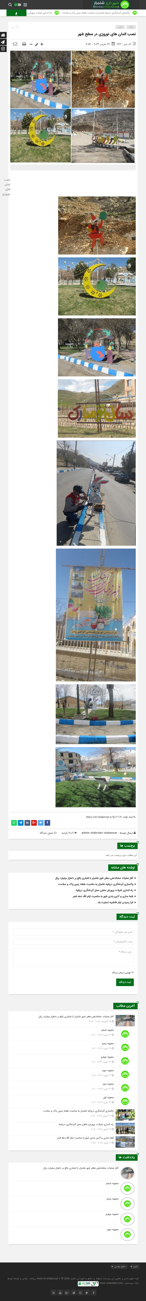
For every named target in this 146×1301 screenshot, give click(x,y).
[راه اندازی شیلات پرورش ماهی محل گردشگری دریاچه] (73, 1128)
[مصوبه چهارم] (73, 1061)
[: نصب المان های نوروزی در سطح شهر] (15, 44)
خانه (131, 27)
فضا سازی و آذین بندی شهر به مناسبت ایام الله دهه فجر (103, 896)
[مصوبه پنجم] (73, 1047)
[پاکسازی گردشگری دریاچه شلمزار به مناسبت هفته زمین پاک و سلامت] (73, 1115)
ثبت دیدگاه (125, 982)
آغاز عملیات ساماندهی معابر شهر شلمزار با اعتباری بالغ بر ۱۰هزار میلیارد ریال (94, 878)
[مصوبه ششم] (73, 1034)
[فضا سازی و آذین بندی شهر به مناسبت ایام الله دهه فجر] (73, 1141)
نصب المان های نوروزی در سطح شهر (107, 34)
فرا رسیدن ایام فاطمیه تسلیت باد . (114, 902)
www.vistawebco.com (111, 1283)
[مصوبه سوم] (73, 1074)
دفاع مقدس (119, 1266)
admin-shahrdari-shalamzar (99, 833)
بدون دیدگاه (46, 833)
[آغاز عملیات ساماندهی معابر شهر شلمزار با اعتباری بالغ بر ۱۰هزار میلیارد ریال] (73, 1020)
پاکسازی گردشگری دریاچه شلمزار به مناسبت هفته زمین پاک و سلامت (95, 884)
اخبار (120, 27)
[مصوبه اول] (73, 1101)
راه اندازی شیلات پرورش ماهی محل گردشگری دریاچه (56, 13)
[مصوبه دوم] (73, 1088)
